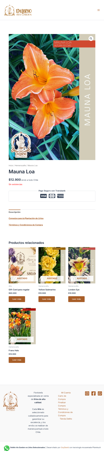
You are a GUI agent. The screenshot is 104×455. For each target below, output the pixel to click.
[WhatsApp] (100, 393)
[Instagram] (87, 393)
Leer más (16, 299)
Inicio (11, 165)
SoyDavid (65, 447)
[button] (91, 38)
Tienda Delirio (66, 419)
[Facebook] (93, 393)
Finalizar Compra (62, 404)
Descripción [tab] (14, 212)
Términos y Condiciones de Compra (26, 225)
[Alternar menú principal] (98, 10)
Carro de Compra (62, 397)
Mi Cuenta (66, 392)
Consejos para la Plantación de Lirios (26, 218)
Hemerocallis (20, 165)
